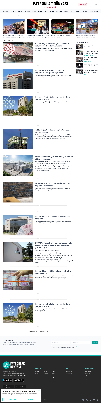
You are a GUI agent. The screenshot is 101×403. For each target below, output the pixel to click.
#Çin (85, 74)
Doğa (71, 11)
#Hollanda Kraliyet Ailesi (89, 48)
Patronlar (5, 11)
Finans (20, 11)
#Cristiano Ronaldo (88, 55)
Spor (46, 11)
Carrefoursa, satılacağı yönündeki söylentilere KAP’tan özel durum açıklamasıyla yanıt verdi (86, 36)
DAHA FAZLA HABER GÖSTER (38, 331)
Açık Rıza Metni (79, 346)
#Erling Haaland (87, 61)
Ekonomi (13, 11)
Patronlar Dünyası (89, 368)
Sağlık (77, 11)
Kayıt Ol (95, 342)
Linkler (67, 368)
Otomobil (59, 11)
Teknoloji (84, 11)
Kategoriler (38, 368)
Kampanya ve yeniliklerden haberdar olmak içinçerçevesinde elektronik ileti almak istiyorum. (68, 346)
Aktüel (52, 11)
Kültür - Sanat (94, 11)
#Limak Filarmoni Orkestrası (90, 68)
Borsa (34, 11)
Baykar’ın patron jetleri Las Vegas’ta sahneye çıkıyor (61, 36)
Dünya (40, 11)
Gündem (27, 11)
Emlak (66, 11)
